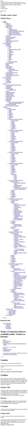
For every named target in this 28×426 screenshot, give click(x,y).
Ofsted (7, 64)
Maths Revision (17, 282)
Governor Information (10, 37)
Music (10, 58)
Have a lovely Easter (18, 280)
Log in (5, 8)
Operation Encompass (13, 70)
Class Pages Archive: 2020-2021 (16, 163)
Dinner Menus (9, 86)
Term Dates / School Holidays (12, 75)
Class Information (18, 235)
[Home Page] (1, 12)
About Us (5, 22)
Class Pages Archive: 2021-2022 (16, 152)
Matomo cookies (7, 401)
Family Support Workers (14, 32)
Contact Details (9, 26)
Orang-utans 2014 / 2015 (19, 294)
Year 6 (15, 179)
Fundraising (8, 82)
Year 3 (15, 175)
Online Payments (9, 94)
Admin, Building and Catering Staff (16, 31)
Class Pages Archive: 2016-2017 (16, 263)
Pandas (10, 110)
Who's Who (8, 27)
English (10, 50)
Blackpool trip (17, 268)
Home (4, 21)
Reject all (3, 371)
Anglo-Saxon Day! (18, 185)
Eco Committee (12, 311)
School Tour (8, 25)
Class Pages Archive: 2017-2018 (16, 198)
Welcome (8, 23)
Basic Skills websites (18, 293)
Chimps (10, 113)
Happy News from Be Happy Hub (16, 102)
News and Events (7, 77)
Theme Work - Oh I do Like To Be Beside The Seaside (20, 278)
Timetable (16, 217)
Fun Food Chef (20, 249)
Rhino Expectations (18, 211)
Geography (11, 54)
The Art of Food (17, 207)
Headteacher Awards (10, 92)
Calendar (8, 80)
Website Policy (6, 350)
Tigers (10, 118)
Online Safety (12, 69)
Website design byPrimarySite (10, 354)
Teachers (11, 28)
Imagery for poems (18, 285)
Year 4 (15, 176)
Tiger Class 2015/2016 (19, 307)
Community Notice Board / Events (13, 85)
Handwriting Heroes (18, 218)
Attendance (8, 44)
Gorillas (10, 115)
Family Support (9, 88)
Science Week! (17, 244)
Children (5, 107)
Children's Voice (9, 309)
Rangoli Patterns (17, 288)
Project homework (18, 225)
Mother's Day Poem (18, 283)
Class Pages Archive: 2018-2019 (16, 231)
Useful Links (9, 76)
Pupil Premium (9, 66)
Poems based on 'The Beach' (20, 276)
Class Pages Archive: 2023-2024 (16, 130)
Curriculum (8, 45)
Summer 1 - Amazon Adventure (18, 240)
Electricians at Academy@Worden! (18, 215)
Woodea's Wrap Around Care (15, 34)
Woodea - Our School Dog (14, 33)
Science (10, 59)
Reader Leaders (12, 312)
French (10, 53)
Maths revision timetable (19, 300)
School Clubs (9, 97)
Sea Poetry (16, 273)
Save (12, 424)
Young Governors (12, 310)
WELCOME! (17, 303)
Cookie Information (7, 349)
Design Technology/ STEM (15, 49)
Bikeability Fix (17, 186)
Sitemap (5, 348)
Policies (7, 65)
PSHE (10, 47)
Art (9, 48)
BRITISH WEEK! (18, 306)
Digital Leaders (12, 314)
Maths (10, 56)
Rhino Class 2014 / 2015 (19, 269)
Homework (13, 174)
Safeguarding (9, 67)
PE (9, 60)
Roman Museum (17, 224)
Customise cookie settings (16, 371)
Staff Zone (8, 39)
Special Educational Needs (11, 72)
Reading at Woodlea (10, 96)
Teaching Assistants (13, 29)
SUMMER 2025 (12, 89)
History (10, 55)
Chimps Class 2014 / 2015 (19, 272)
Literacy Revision (18, 279)
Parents (4, 83)
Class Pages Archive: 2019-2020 (16, 180)
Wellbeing (8, 100)
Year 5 (15, 178)
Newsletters (8, 81)
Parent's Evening (17, 212)
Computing (11, 51)
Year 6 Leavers (9, 315)
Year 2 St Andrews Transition (12, 105)
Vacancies (8, 36)
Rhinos (10, 111)
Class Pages (8, 108)
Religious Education (13, 61)
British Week (17, 213)
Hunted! (16, 203)
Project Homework (18, 284)
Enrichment (8, 87)
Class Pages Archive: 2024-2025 (16, 119)
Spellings (16, 208)
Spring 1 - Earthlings (18, 245)
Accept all (8, 371)
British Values (9, 42)
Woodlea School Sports (11, 104)
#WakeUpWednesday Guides (15, 103)
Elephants (11, 114)
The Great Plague (18, 219)
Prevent (10, 71)
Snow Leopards (12, 109)
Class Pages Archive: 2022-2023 (16, 141)
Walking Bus (9, 99)
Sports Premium (9, 74)
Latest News (8, 78)
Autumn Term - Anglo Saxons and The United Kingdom (20, 188)
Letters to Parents (9, 93)
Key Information (6, 43)
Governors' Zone (9, 38)
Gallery (7, 91)
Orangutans (11, 116)
